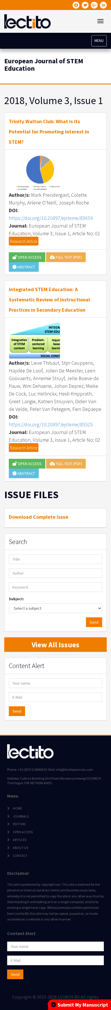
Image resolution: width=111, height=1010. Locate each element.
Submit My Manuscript (82, 1004)
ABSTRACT (26, 266)
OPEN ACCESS (29, 257)
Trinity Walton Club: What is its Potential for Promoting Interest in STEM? (49, 131)
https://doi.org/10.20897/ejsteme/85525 (51, 424)
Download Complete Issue (38, 517)
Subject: (16, 599)
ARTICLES (19, 839)
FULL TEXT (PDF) (68, 257)
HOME (17, 808)
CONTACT (20, 855)
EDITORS (19, 824)
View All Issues (55, 644)
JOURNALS (21, 816)
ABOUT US (20, 847)
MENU (99, 40)
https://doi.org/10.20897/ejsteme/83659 (51, 218)
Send (94, 622)
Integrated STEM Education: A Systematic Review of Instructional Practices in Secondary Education (49, 299)
